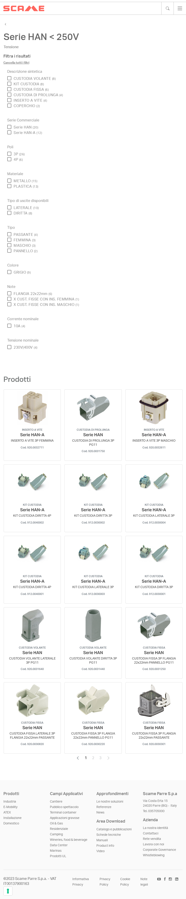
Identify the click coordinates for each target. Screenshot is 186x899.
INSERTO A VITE (30, 100)
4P (18, 159)
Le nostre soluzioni (109, 801)
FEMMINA (25, 240)
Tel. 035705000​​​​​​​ (153, 811)
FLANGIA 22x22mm (33, 294)
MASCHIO (25, 245)
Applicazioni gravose (64, 818)
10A (19, 326)
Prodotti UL (58, 856)
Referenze (103, 807)
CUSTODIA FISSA (31, 89)
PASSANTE (26, 235)
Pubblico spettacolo (64, 807)
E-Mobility (10, 807)
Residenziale (59, 829)
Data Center (59, 845)
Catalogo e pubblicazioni (114, 829)
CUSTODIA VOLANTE (35, 79)
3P (19, 154)
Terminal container (63, 812)
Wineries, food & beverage (68, 839)
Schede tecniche (108, 834)
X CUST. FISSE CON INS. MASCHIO (46, 305)
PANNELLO (25, 251)
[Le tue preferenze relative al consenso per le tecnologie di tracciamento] (8, 891)
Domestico (11, 823)
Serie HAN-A (28, 133)
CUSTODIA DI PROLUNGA (38, 95)
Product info (105, 845)
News (100, 812)
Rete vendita (152, 839)
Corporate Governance (159, 849)
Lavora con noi (153, 844)
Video (100, 851)
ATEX (7, 812)
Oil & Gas (56, 823)
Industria (9, 801)
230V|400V (25, 347)
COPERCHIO (27, 106)
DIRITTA (23, 213)
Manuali (102, 840)
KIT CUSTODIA (29, 84)
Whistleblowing (153, 855)
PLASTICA (26, 186)
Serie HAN (26, 127)
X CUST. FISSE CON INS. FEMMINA (46, 299)
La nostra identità (155, 828)
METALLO (25, 181)
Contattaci (150, 833)
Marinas (55, 850)
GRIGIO (22, 272)
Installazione (12, 818)
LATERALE (26, 208)
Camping (56, 834)
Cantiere (56, 801)
